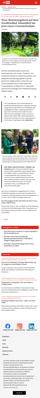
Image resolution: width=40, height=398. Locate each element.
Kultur (4, 343)
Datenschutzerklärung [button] (10, 387)
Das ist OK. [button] (19, 393)
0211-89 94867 (5, 212)
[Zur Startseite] (6, 2)
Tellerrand (6, 254)
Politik (4, 340)
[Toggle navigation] (36, 2)
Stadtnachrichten (12, 7)
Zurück (6, 219)
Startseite (3, 7)
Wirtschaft (5, 347)
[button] (5, 97)
